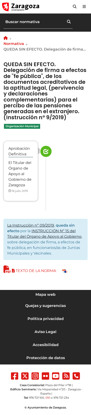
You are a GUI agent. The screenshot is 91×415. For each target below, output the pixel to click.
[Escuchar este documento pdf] (64, 271)
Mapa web (45, 294)
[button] (75, 6)
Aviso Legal (45, 332)
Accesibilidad (46, 345)
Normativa (14, 43)
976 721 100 (36, 397)
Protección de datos (45, 358)
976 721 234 (61, 397)
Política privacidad (46, 318)
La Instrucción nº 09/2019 (30, 225)
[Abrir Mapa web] (84, 6)
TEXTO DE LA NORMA (36, 271)
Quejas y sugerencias (45, 305)
